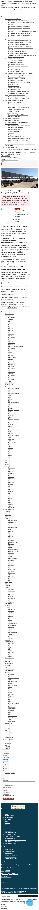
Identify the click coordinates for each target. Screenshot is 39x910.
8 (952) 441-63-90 (5, 156)
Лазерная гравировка (11, 855)
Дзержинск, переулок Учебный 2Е (6, 760)
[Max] (10, 157)
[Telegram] (4, 157)
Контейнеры (8, 831)
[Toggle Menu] (1, 16)
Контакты (7, 823)
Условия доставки (10, 815)
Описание (17, 219)
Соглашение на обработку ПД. (28, 888)
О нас (6, 814)
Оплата (7, 223)
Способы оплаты (9, 817)
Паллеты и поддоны (10, 834)
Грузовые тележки (10, 838)
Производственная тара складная (10, 179)
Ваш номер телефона (5, 778)
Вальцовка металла (10, 857)
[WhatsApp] (16, 157)
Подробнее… (4, 908)
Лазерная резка (9, 853)
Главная (3, 177)
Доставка (17, 221)
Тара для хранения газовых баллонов (15, 840)
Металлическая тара (10, 832)
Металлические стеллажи (12, 841)
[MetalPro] (1, 809)
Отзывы (7, 824)
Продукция (8, 819)
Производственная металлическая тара (24, 177)
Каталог (9, 177)
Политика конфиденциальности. (11, 888)
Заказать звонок (5, 159)
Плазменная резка (10, 851)
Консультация (5, 882)
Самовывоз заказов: (5, 754)
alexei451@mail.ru (16, 154)
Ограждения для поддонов (12, 836)
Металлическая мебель (11, 843)
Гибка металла (9, 849)
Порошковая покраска (11, 858)
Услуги (6, 821)
